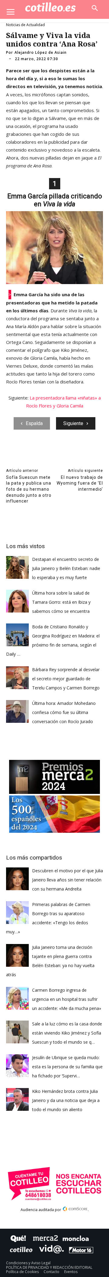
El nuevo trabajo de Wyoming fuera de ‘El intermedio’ (80, 483)
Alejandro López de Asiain (41, 52)
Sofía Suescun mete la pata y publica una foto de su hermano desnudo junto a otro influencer (28, 489)
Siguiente (73, 423)
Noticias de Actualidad (25, 24)
